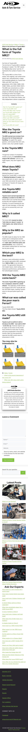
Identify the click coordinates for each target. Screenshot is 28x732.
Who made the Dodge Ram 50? (11, 652)
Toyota (21, 44)
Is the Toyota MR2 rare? (10, 109)
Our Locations (6, 702)
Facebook (5, 715)
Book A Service (6, 675)
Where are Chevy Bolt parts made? (12, 645)
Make (16, 44)
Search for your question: (9, 469)
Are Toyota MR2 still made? (11, 125)
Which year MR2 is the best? (11, 118)
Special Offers (6, 698)
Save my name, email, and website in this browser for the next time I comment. (14, 453)
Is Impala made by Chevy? (10, 623)
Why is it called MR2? (9, 114)
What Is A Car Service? (9, 501)
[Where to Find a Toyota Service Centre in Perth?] (14, 511)
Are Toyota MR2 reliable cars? (11, 112)
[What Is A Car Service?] (14, 492)
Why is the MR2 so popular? (11, 116)
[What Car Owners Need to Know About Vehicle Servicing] (14, 573)
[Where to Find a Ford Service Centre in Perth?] (14, 532)
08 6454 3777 (6, 671)
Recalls (4, 693)
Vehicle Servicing (7, 680)
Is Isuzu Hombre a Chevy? (10, 611)
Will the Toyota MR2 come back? (12, 119)
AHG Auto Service (7, 44)
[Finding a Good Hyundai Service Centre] (14, 552)
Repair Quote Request (8, 685)
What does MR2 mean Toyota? (11, 110)
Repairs (4, 689)
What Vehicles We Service (10, 706)
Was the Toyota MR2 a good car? (12, 107)
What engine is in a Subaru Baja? (12, 638)
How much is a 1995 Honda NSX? (12, 625)
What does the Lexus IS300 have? (12, 659)
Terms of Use (16, 729)
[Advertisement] (14, 25)
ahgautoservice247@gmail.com (11, 719)
